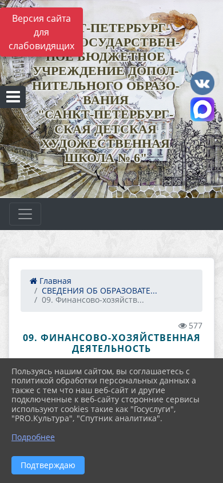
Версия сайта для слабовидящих (41, 32)
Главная (54, 280)
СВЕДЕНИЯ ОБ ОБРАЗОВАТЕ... (99, 290)
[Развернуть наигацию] (25, 214)
